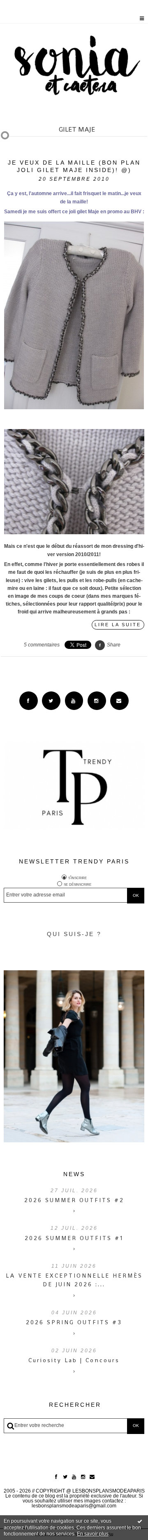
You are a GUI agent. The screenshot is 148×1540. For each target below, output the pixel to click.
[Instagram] (97, 700)
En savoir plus (93, 1534)
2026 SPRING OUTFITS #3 (74, 1322)
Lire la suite (118, 624)
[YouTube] (74, 700)
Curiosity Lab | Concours (74, 1360)
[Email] (119, 700)
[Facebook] (28, 700)
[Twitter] (51, 700)
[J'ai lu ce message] (139, 1521)
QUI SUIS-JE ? (74, 934)
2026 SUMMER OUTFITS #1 (74, 1238)
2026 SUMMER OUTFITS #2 (74, 1200)
